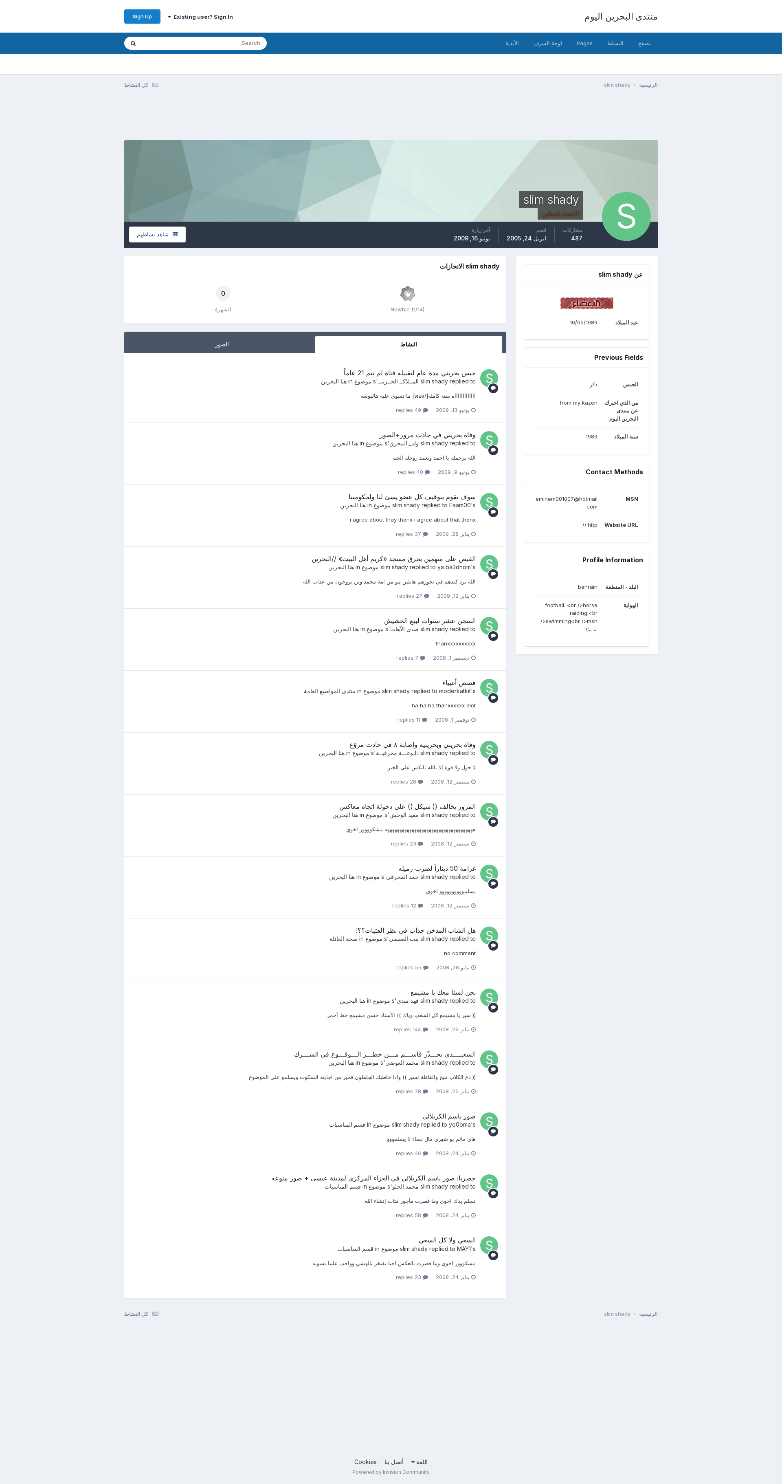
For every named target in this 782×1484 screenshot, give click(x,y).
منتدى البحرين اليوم (621, 16)
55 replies (409, 967)
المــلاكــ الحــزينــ (398, 381)
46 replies (409, 1153)
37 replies (409, 534)
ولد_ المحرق (404, 443)
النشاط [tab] (408, 344)
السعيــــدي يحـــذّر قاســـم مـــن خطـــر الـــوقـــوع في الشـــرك (385, 1054)
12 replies (405, 905)
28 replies (404, 781)
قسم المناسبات (347, 1124)
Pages (585, 43)
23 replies (404, 843)
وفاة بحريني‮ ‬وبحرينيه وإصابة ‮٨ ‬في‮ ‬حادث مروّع (412, 744)
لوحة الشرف (548, 43)
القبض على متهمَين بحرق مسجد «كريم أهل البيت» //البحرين (394, 559)
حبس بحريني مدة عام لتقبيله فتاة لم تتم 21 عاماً (410, 373)
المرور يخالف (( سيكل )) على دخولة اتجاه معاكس (407, 806)
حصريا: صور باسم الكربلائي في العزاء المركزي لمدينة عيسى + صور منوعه (373, 1178)
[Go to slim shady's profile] (489, 378)
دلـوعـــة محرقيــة (397, 752)
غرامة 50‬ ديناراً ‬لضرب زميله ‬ (436, 868)
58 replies (409, 1215)
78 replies (409, 1091)
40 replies (411, 472)
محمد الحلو (405, 1186)
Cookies (365, 1461)
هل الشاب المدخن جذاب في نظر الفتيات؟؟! (416, 930)
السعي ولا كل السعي (447, 1240)
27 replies (410, 595)
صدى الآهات (404, 628)
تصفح (644, 43)
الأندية (512, 43)
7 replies (408, 657)
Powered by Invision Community (391, 1472)
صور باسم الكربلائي (449, 1116)
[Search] (133, 43)
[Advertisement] (509, 119)
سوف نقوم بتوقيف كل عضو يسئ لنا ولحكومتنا (412, 497)
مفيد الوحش (404, 814)
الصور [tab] (222, 344)
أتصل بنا (394, 1461)
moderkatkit (455, 690)
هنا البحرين (334, 381)
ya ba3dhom (454, 567)
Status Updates (171, 43)
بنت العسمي (404, 938)
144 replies (408, 1029)
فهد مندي (408, 1000)
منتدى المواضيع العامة (330, 690)
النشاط (615, 43)
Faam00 (460, 505)
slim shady (434, 381)
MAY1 (464, 1248)
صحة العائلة (343, 938)
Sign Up (142, 16)
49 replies (409, 410)
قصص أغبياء (459, 682)
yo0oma (460, 1124)
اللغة (421, 1461)
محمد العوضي (402, 1062)
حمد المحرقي (402, 876)
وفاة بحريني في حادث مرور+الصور (428, 435)
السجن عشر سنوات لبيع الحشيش (430, 620)
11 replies (410, 719)
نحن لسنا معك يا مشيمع (443, 992)
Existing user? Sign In (202, 16)
